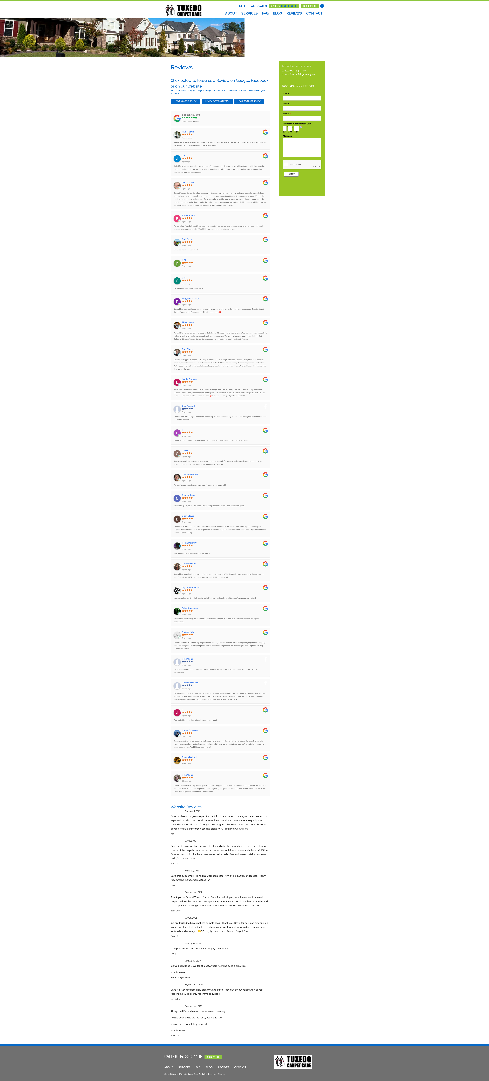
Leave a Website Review (249, 101)
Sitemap (221, 1074)
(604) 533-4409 (257, 6)
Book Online (310, 6)
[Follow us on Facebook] (322, 6)
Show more (242, 828)
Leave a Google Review (185, 101)
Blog (277, 13)
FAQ (265, 13)
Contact (314, 13)
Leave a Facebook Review (217, 101)
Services (249, 13)
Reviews (275, 6)
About (231, 13)
